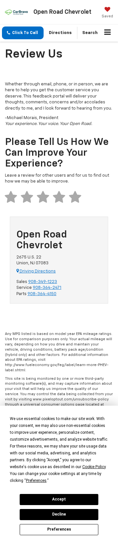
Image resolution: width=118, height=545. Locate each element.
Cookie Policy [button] (94, 467)
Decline (59, 514)
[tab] (12, 197)
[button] (23, 32)
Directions (60, 33)
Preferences (59, 529)
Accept (59, 499)
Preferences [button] (36, 480)
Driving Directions (37, 271)
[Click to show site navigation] (107, 33)
